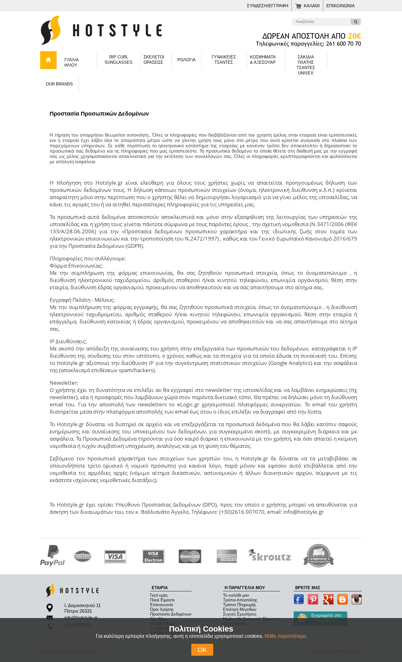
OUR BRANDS (59, 84)
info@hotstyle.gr (81, 617)
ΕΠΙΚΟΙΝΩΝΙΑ (340, 5)
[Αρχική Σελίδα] (118, 47)
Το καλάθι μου (236, 595)
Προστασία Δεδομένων (171, 614)
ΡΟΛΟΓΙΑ (186, 59)
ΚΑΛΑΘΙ (312, 5)
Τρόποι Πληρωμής (239, 604)
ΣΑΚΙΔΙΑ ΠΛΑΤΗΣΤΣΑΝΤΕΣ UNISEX (305, 62)
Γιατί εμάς (159, 595)
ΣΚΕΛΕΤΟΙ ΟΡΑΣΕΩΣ (154, 60)
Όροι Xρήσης (162, 609)
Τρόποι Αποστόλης (240, 600)
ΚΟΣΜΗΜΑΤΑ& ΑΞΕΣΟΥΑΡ (263, 60)
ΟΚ (202, 649)
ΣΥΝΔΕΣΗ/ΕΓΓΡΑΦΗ (267, 5)
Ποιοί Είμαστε (162, 600)
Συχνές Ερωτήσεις (239, 614)
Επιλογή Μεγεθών (240, 609)
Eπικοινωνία (161, 604)
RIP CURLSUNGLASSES (119, 60)
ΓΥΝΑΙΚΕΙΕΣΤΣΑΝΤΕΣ (224, 60)
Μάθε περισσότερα (285, 636)
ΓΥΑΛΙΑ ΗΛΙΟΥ (71, 62)
